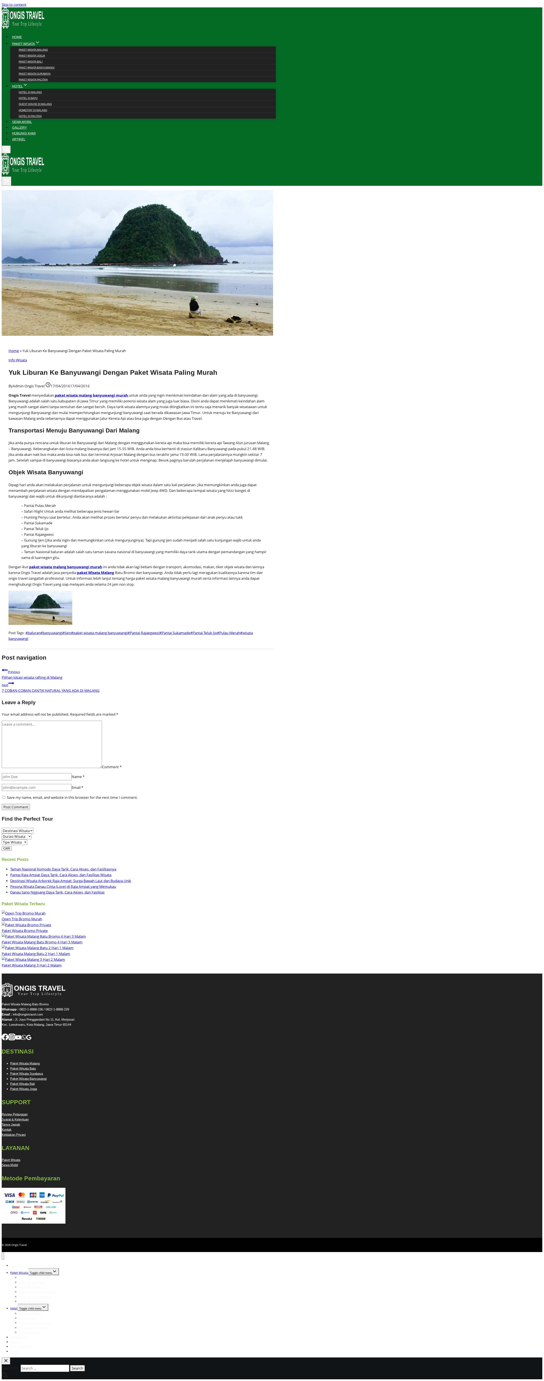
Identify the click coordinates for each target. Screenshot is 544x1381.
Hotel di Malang (30, 92)
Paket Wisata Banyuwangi (36, 67)
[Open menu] (6, 181)
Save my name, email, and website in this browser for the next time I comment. (72, 797)
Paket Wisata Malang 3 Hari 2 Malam (32, 965)
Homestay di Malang (33, 110)
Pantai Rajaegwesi (143, 632)
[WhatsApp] (23, 1039)
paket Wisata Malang (95, 572)
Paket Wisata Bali (30, 61)
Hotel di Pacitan (30, 116)
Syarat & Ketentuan (15, 1119)
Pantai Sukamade (174, 632)
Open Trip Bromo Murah (22, 918)
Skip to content (14, 4)
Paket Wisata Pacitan (33, 79)
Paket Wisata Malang (33, 49)
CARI (6, 848)
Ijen (66, 632)
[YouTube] (18, 1039)
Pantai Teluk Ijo (203, 632)
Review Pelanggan (15, 1114)
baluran (33, 632)
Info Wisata (17, 360)
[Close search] (6, 1360)
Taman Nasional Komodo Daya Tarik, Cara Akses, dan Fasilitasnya (63, 869)
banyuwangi (51, 632)
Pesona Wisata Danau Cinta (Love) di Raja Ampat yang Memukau (63, 886)
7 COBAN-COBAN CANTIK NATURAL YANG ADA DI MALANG (50, 688)
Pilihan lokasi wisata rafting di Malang (32, 675)
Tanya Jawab (11, 1124)
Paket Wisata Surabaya (35, 73)
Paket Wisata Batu (23, 1068)
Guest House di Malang (35, 104)
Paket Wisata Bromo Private (25, 930)
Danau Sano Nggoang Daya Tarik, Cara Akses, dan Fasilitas (57, 892)
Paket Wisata (11, 1160)
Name (78, 776)
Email (77, 787)
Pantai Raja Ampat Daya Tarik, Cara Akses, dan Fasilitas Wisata (60, 874)
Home (13, 350)
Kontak (6, 1129)
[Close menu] (3, 1256)
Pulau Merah (228, 632)
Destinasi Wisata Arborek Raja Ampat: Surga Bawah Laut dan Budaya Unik (70, 880)
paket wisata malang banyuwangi (99, 632)
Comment (112, 766)
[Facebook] (5, 1039)
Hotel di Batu (28, 98)
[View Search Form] (6, 149)
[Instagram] (11, 1039)
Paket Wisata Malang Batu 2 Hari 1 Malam (36, 953)
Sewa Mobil (10, 1165)
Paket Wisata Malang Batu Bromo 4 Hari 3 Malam (42, 942)
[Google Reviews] (28, 1039)
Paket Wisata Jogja (32, 55)
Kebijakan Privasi (14, 1134)
